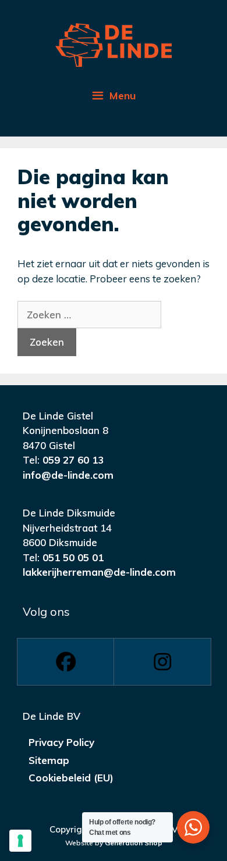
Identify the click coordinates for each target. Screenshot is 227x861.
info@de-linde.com (68, 475)
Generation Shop (133, 842)
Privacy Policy (61, 742)
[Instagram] (162, 662)
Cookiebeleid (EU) (71, 778)
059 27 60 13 (73, 460)
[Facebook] (65, 662)
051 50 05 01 (73, 557)
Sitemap (49, 760)
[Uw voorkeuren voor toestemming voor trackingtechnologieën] (20, 841)
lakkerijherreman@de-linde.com (99, 572)
